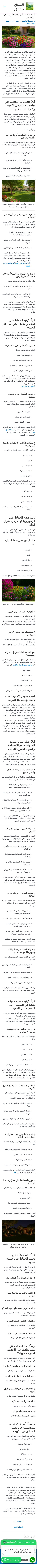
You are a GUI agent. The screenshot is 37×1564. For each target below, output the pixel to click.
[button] (4, 1542)
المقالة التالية (18, 1527)
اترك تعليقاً (31, 21)
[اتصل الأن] (32, 1560)
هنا (15, 1172)
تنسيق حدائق (19, 6)
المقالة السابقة (18, 1521)
